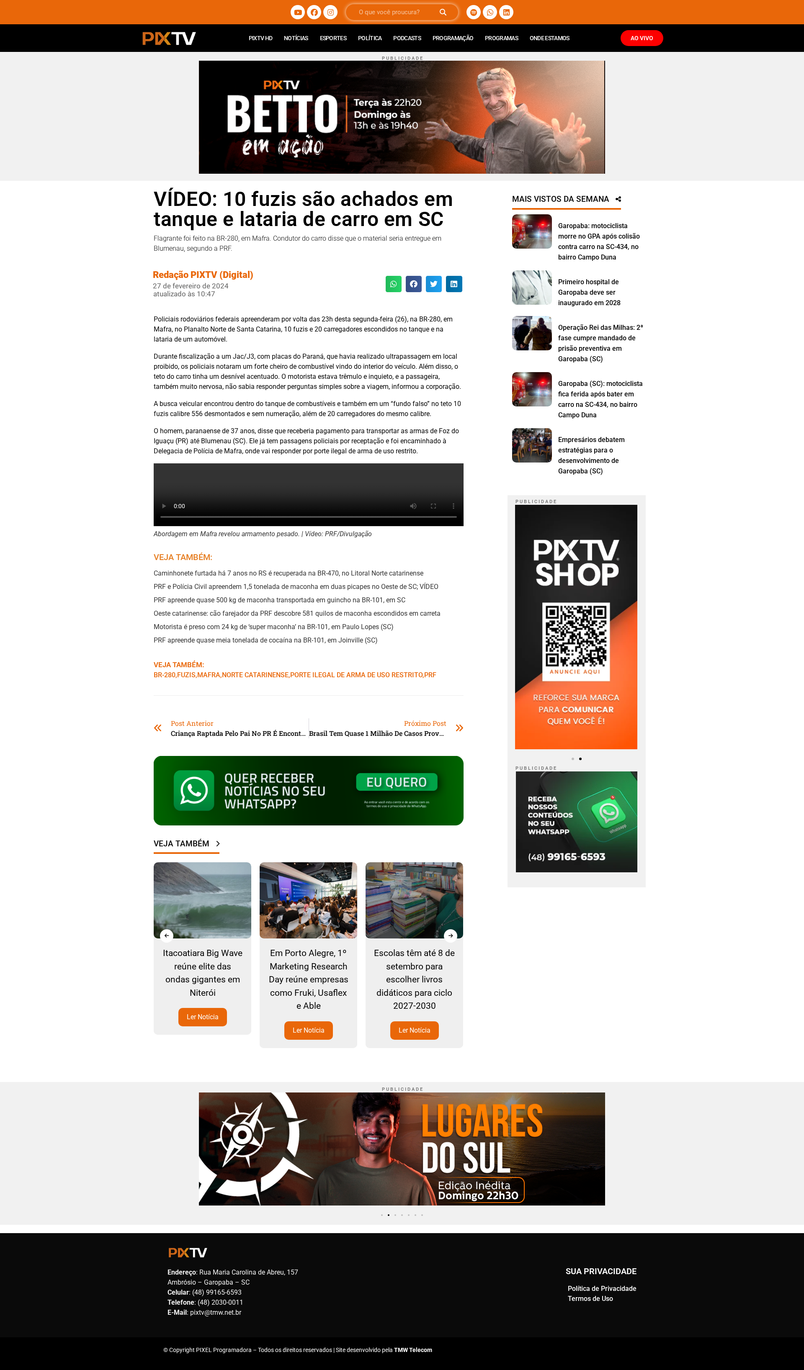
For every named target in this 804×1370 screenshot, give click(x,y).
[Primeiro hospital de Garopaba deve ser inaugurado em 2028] (532, 287)
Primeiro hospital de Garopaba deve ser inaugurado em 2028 (589, 292)
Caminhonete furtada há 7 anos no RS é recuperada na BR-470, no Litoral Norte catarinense (288, 573)
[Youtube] (298, 12)
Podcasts (406, 38)
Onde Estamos (550, 38)
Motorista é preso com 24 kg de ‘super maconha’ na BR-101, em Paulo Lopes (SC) (274, 627)
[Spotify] (473, 12)
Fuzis (186, 675)
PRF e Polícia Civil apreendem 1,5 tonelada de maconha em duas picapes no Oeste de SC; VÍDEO (296, 587)
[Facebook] (314, 12)
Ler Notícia (203, 1017)
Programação (453, 38)
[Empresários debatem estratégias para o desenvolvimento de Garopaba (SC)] (532, 445)
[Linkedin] (506, 12)
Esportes (333, 38)
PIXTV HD (260, 38)
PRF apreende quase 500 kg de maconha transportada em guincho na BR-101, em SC (279, 600)
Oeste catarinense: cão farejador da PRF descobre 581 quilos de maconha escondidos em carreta (297, 613)
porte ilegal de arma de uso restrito (356, 675)
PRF (430, 675)
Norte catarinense (255, 675)
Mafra (208, 675)
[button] (394, 284)
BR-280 (164, 675)
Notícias (296, 38)
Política (369, 38)
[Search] (443, 12)
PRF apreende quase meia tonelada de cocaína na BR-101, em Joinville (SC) (266, 640)
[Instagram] (330, 12)
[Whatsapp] (490, 12)
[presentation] (166, 936)
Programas (501, 38)
